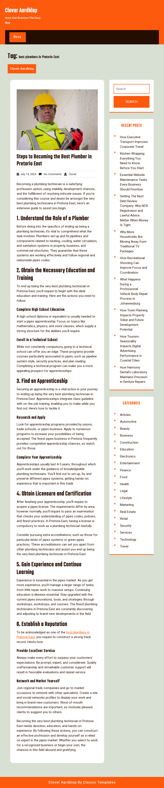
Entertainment (130, 463)
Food (123, 477)
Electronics (128, 456)
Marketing (127, 505)
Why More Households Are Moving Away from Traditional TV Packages (133, 241)
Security (125, 526)
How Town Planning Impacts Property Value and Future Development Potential (134, 319)
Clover (71, 174)
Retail (124, 519)
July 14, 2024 (27, 174)
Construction (129, 442)
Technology (128, 539)
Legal (123, 491)
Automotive (128, 422)
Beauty (125, 429)
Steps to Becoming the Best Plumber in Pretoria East (54, 160)
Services (126, 532)
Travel (124, 546)
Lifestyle (126, 498)
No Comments (52, 174)
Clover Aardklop (21, 10)
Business (126, 435)
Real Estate (128, 512)
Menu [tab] (18, 37)
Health (124, 484)
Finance (125, 470)
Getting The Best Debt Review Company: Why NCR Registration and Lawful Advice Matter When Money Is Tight (134, 210)
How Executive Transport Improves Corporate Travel (134, 142)
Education (127, 449)
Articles (125, 415)
